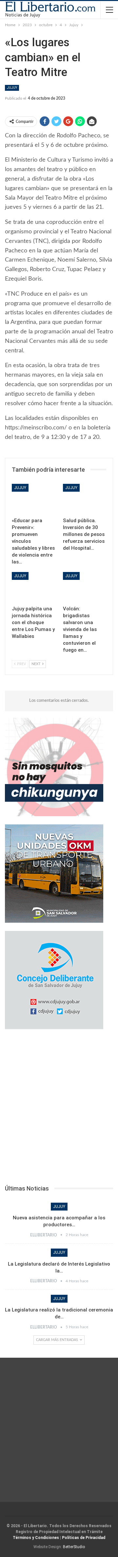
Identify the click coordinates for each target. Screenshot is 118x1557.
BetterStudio (74, 1547)
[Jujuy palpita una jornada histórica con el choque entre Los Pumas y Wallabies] (33, 587)
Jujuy (12, 87)
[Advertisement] (59, 1109)
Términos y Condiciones (36, 1537)
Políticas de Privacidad (83, 1537)
